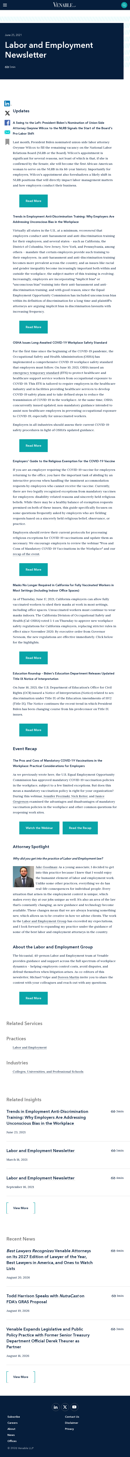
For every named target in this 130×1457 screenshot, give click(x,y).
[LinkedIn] (56, 1407)
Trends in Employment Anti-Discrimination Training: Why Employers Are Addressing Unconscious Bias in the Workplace (47, 1117)
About (11, 1428)
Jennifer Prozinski (57, 796)
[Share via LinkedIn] (7, 103)
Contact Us (72, 1416)
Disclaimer (71, 1422)
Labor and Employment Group (44, 921)
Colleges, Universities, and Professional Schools (48, 1071)
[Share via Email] (7, 132)
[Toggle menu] (5, 5)
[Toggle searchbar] (124, 5)
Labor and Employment (30, 1047)
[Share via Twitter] (7, 113)
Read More (33, 200)
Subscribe (13, 1416)
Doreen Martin (68, 977)
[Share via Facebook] (7, 122)
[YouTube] (74, 1407)
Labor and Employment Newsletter (40, 1150)
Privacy (69, 1428)
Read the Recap (80, 827)
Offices (11, 1441)
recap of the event (26, 554)
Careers (12, 1422)
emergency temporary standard (36, 373)
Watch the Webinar (39, 827)
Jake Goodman (46, 867)
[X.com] (65, 1407)
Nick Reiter (79, 796)
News (11, 1435)
